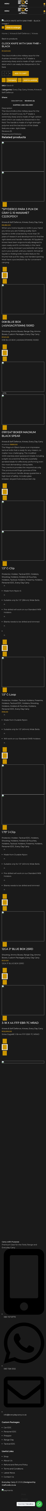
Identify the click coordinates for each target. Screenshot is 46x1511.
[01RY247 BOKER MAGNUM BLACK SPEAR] (23, 376)
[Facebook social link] (8, 97)
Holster (14, 574)
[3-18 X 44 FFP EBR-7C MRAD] (23, 1000)
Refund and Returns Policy (16, 1464)
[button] (5, 275)
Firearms (30, 580)
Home (5, 33)
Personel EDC (8, 583)
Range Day (28, 331)
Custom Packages (16, 334)
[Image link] (23, 1150)
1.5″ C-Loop (9, 694)
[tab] (16, 101)
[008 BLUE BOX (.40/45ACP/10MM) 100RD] (23, 299)
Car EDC (7, 1427)
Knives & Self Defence (20, 33)
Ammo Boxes (17, 331)
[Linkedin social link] (17, 97)
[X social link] (11, 97)
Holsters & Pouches (27, 577)
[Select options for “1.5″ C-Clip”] (5, 648)
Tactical (13, 580)
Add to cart (21, 73)
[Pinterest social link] (14, 97)
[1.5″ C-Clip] (23, 515)
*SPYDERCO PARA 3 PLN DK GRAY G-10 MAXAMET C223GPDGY (20, 213)
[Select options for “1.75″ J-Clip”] (5, 902)
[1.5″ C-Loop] (23, 672)
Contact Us (9, 1477)
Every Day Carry (20, 89)
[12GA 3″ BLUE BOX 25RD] (23, 926)
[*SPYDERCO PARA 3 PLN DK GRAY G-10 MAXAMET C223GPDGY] (23, 156)
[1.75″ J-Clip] (23, 779)
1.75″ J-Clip (8, 832)
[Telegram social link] (20, 97)
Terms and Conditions (13, 1469)
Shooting (6, 331)
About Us (8, 1460)
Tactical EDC (24, 574)
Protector (6, 574)
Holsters (34, 574)
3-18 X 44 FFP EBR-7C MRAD (20, 1022)
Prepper (7, 1436)
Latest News (9, 1473)
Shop (6, 1456)
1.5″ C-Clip (8, 568)
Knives (35, 33)
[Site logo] (23, 3)
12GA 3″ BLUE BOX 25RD (17, 949)
